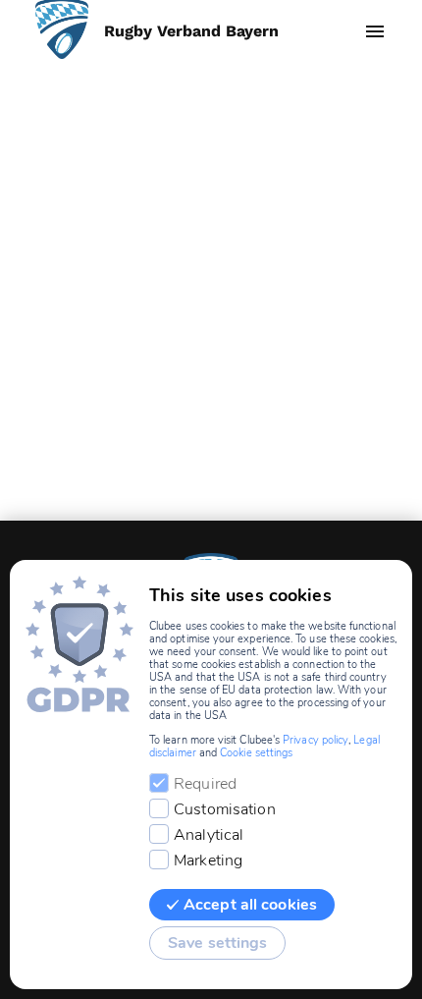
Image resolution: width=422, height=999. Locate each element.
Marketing (208, 860)
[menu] (374, 31)
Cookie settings (256, 753)
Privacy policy (315, 740)
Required (205, 784)
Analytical (208, 835)
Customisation (225, 809)
